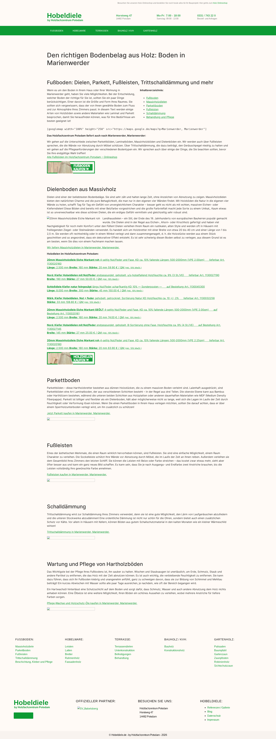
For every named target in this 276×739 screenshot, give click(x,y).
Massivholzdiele (24, 646)
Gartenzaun (220, 654)
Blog (209, 711)
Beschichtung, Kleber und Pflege (34, 662)
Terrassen (101, 31)
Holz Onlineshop (220, 3)
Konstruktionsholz (174, 650)
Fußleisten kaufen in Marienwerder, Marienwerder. (77, 474)
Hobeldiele (64, 15)
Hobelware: (74, 639)
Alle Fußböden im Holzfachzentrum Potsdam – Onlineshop (82, 157)
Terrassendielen (124, 646)
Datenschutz (214, 715)
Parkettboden (154, 105)
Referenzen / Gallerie (218, 707)
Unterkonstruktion (125, 650)
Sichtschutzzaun (223, 665)
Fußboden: (24, 639)
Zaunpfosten (221, 658)
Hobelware (79, 31)
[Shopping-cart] (226, 30)
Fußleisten (152, 109)
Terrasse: (123, 639)
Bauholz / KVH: (175, 639)
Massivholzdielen (156, 101)
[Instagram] (220, 30)
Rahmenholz (72, 658)
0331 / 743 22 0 (206, 15)
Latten (68, 650)
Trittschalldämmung (26, 658)
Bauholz (169, 646)
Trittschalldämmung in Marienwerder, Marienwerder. (78, 531)
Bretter (69, 654)
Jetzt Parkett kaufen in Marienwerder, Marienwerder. (78, 413)
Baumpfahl (220, 650)
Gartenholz (150, 31)
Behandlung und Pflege (160, 117)
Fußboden (56, 31)
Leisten (69, 646)
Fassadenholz (73, 662)
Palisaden (220, 646)
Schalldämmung (155, 113)
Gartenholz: (224, 639)
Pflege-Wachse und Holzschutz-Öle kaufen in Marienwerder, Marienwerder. (92, 603)
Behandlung (122, 658)
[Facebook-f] (213, 30)
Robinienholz (221, 662)
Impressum (213, 719)
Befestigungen (123, 654)
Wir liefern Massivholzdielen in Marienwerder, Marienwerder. (83, 247)
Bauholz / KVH (126, 31)
